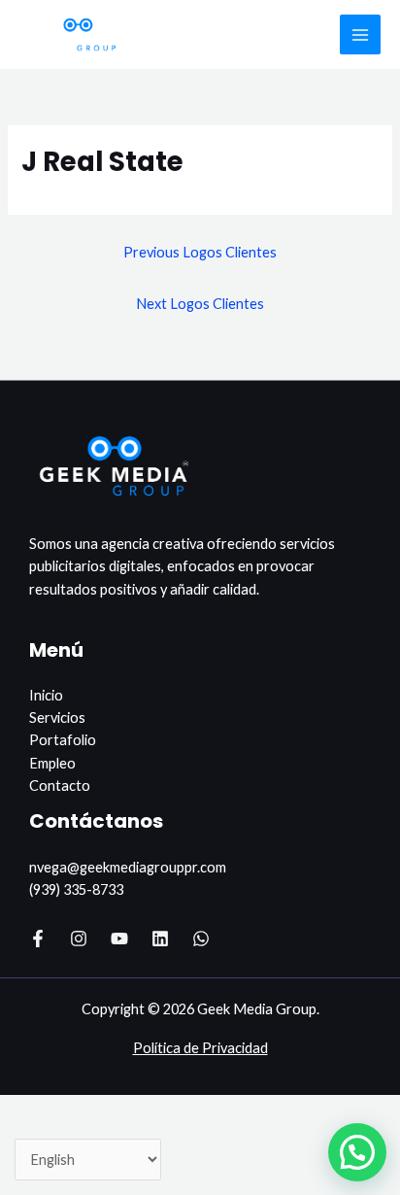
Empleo (52, 763)
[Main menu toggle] (360, 35)
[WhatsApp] (201, 938)
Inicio (46, 695)
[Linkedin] (160, 938)
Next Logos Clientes (200, 303)
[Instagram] (78, 938)
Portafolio (62, 740)
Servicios (57, 717)
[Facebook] (38, 938)
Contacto (59, 785)
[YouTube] (119, 938)
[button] (357, 1152)
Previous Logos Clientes (200, 252)
